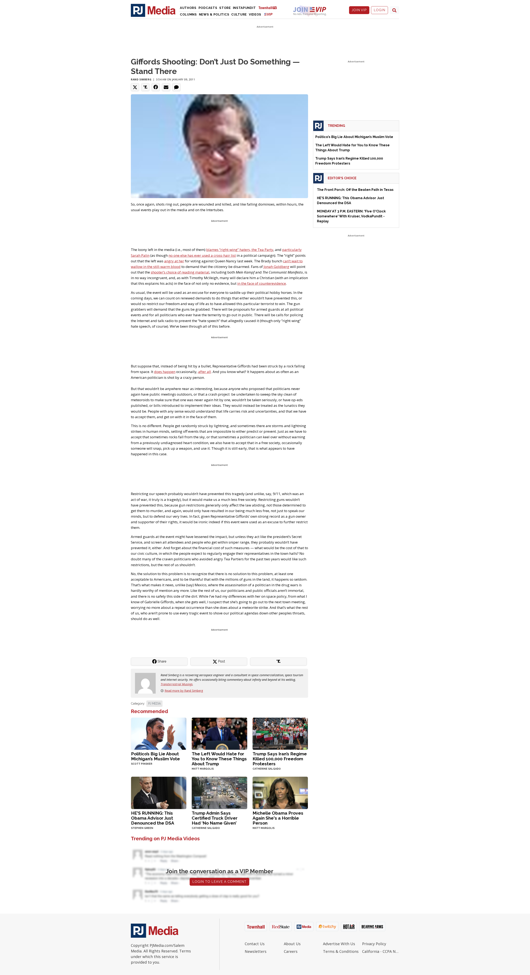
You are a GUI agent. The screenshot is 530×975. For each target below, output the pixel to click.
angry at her (174, 261)
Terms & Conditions (341, 951)
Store (225, 8)
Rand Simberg (141, 79)
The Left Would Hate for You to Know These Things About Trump (219, 758)
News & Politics (214, 14)
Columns (188, 14)
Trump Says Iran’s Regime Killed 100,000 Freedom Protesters (280, 758)
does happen (164, 371)
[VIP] (268, 14)
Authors (188, 8)
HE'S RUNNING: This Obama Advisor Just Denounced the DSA (152, 818)
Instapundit (244, 8)
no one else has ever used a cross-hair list (202, 255)
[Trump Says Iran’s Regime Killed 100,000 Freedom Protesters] (280, 733)
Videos (255, 14)
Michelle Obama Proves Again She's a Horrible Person (278, 818)
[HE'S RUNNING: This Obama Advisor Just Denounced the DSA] (158, 792)
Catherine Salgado (267, 768)
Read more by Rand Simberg (184, 691)
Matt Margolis (203, 768)
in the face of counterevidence (261, 283)
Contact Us (255, 943)
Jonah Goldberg (276, 266)
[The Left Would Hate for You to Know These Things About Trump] (219, 733)
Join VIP (359, 10)
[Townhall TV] (269, 7)
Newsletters (255, 951)
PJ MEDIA (154, 703)
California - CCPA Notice (380, 951)
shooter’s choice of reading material (180, 272)
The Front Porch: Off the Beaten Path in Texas (355, 190)
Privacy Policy (374, 943)
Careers (291, 951)
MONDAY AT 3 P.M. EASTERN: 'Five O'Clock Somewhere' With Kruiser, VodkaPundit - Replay (351, 216)
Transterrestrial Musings (177, 684)
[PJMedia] (153, 10)
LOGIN (379, 10)
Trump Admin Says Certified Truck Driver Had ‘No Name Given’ (214, 818)
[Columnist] (147, 683)
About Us (292, 943)
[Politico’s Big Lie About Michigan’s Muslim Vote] (158, 733)
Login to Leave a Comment (219, 882)
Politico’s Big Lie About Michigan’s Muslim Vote (155, 756)
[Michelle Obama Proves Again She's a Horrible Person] (280, 792)
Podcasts (208, 8)
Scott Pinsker (141, 763)
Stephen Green (142, 828)
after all (204, 371)
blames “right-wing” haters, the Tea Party (239, 249)
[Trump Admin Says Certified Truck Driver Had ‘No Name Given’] (219, 792)
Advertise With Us (339, 943)
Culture (239, 14)
